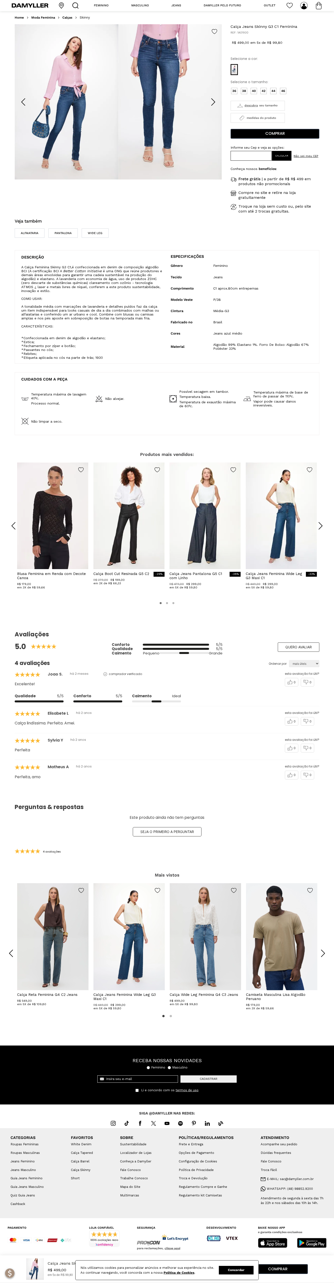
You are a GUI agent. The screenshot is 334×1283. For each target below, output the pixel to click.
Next (319, 950)
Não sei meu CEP (306, 156)
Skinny (85, 17)
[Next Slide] (213, 102)
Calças (67, 17)
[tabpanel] (53, 945)
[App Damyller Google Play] (311, 1243)
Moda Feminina (43, 17)
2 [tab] (170, 1016)
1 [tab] (163, 1016)
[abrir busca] (76, 5)
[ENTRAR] (304, 6)
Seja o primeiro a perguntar (167, 832)
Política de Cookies (179, 1272)
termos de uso (187, 1090)
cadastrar (208, 1078)
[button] (234, 69)
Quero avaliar (298, 647)
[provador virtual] (258, 106)
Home (19, 17)
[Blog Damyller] (220, 1123)
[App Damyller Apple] (272, 1243)
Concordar (236, 1270)
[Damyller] (30, 5)
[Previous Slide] (23, 102)
